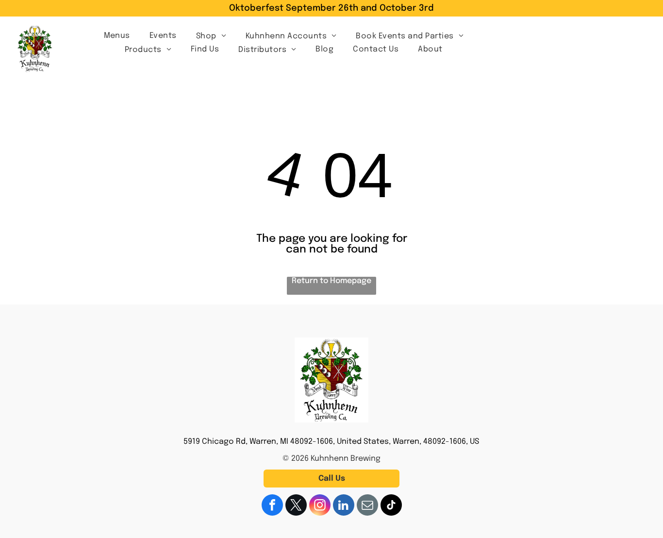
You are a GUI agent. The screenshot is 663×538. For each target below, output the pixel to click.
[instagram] (320, 506)
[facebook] (272, 506)
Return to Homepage (331, 281)
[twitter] (296, 506)
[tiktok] (391, 506)
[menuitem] (117, 35)
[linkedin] (343, 506)
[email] (367, 506)
